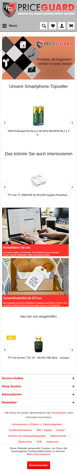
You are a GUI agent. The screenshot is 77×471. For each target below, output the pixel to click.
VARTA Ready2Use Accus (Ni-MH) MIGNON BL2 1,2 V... (39, 132)
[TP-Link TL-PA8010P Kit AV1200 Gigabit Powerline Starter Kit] (38, 181)
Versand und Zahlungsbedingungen (27, 436)
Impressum (52, 441)
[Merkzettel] (52, 26)
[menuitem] (9, 26)
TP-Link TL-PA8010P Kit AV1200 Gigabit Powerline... (38, 194)
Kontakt (60, 430)
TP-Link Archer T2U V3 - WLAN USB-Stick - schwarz (39, 357)
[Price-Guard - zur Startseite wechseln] (38, 11)
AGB (39, 441)
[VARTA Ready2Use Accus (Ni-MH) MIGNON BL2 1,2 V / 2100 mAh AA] (38, 116)
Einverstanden (38, 465)
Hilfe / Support (44, 430)
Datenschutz (25, 441)
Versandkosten (59, 413)
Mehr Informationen (38, 454)
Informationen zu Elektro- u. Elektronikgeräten (37, 424)
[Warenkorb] (71, 26)
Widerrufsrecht (58, 436)
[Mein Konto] (62, 26)
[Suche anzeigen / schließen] (43, 26)
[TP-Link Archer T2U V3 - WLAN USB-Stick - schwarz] (38, 344)
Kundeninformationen (20, 430)
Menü (13, 25)
